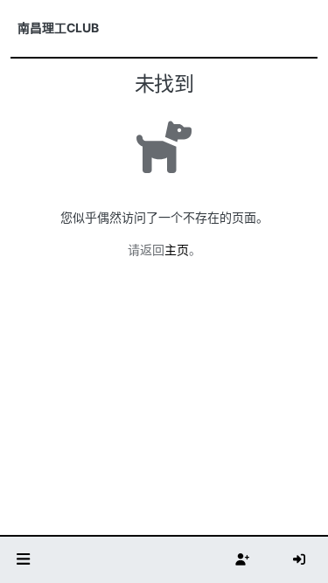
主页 (176, 249)
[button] (23, 560)
